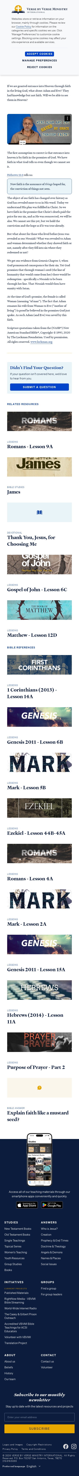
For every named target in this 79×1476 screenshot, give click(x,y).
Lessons (12, 441)
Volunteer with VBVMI (17, 1337)
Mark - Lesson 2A (26, 924)
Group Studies (13, 1264)
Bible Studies (15, 487)
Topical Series (12, 1246)
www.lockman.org (41, 342)
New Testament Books (17, 1228)
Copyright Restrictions (39, 1444)
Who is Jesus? (49, 1228)
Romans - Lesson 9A (30, 446)
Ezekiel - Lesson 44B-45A (36, 833)
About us (9, 1361)
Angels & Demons (51, 1252)
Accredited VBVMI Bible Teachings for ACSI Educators (19, 1327)
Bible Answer (16, 1108)
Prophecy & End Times (54, 1240)
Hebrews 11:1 (15, 175)
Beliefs (8, 1367)
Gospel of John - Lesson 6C (37, 589)
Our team (10, 1379)
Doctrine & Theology (53, 1246)
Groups (47, 1282)
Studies (11, 1222)
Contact (48, 1355)
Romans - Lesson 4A (30, 878)
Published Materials (16, 1293)
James (13, 492)
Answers (49, 1222)
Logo (27, 1205)
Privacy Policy (10, 1449)
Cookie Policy (23, 26)
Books (8, 1270)
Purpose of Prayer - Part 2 (36, 1067)
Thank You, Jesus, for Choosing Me (31, 540)
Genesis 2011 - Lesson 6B (35, 742)
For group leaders (51, 1294)
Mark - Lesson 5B (26, 787)
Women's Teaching (15, 1252)
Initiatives (14, 1282)
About (10, 1355)
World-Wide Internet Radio (20, 1308)
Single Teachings (14, 1240)
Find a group (48, 1288)
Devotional (14, 532)
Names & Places (51, 1258)
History (8, 1373)
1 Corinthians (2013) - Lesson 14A (32, 693)
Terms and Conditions (33, 1449)
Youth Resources (14, 1258)
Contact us (47, 1361)
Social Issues (49, 1264)
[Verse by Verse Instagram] (73, 1446)
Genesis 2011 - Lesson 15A (36, 969)
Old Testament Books (17, 1234)
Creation (46, 1234)
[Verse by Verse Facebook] (65, 1446)
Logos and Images (13, 1444)
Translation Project (15, 1343)
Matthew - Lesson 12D (32, 635)
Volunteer (47, 1367)
